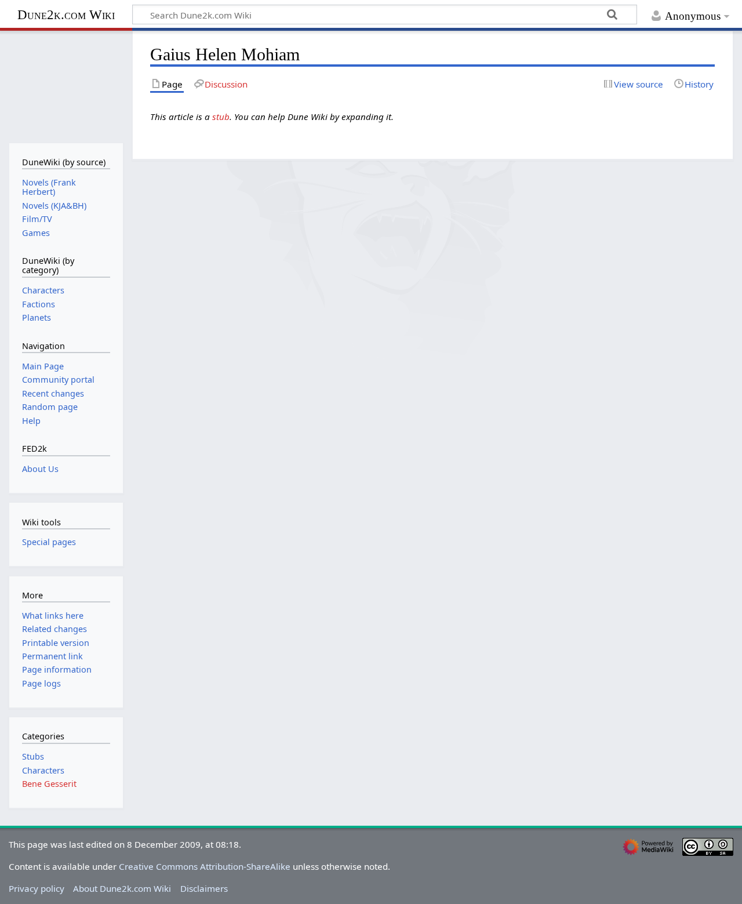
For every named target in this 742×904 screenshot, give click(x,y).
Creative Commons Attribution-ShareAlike (204, 866)
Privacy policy (36, 888)
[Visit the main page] (65, 85)
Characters (43, 770)
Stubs (33, 756)
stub (221, 116)
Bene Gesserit (49, 783)
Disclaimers (204, 888)
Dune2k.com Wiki (66, 15)
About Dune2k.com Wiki (122, 888)
